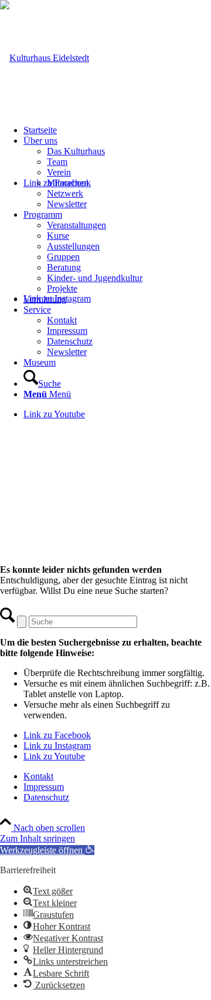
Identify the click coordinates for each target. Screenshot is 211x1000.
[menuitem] (117, 130)
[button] (47, 850)
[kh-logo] (44, 58)
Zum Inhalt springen (37, 838)
